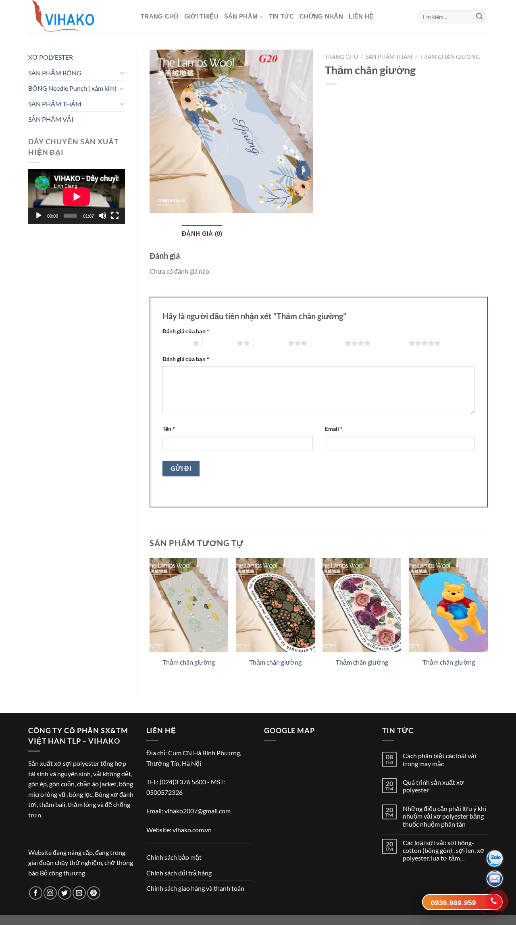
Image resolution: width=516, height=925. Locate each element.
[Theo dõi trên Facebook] (35, 893)
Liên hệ (361, 16)
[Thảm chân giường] (189, 605)
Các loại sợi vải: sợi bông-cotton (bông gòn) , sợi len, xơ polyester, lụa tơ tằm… (444, 850)
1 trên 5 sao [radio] (175, 343)
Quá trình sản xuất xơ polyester (433, 786)
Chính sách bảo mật (174, 857)
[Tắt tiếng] (102, 216)
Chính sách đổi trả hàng (179, 873)
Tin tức (281, 16)
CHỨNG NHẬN (321, 16)
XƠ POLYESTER (50, 57)
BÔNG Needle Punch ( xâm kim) (72, 88)
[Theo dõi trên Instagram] (50, 893)
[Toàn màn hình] (115, 216)
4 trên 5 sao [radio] (327, 343)
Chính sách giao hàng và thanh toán (195, 888)
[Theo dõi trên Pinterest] (93, 893)
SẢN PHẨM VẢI (50, 119)
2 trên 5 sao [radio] (220, 343)
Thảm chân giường (450, 57)
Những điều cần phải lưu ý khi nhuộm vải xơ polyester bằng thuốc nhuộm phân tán (444, 815)
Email (334, 428)
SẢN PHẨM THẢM (54, 104)
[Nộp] (479, 17)
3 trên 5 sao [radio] (271, 343)
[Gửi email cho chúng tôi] (79, 893)
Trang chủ (160, 16)
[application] (76, 196)
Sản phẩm (241, 16)
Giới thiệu (201, 16)
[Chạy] (39, 216)
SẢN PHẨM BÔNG (54, 73)
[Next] (487, 620)
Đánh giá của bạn (185, 331)
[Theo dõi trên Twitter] (64, 893)
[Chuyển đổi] (122, 72)
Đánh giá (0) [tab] (202, 233)
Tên (168, 428)
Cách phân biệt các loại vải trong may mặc (439, 759)
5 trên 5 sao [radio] (391, 343)
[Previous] (150, 620)
